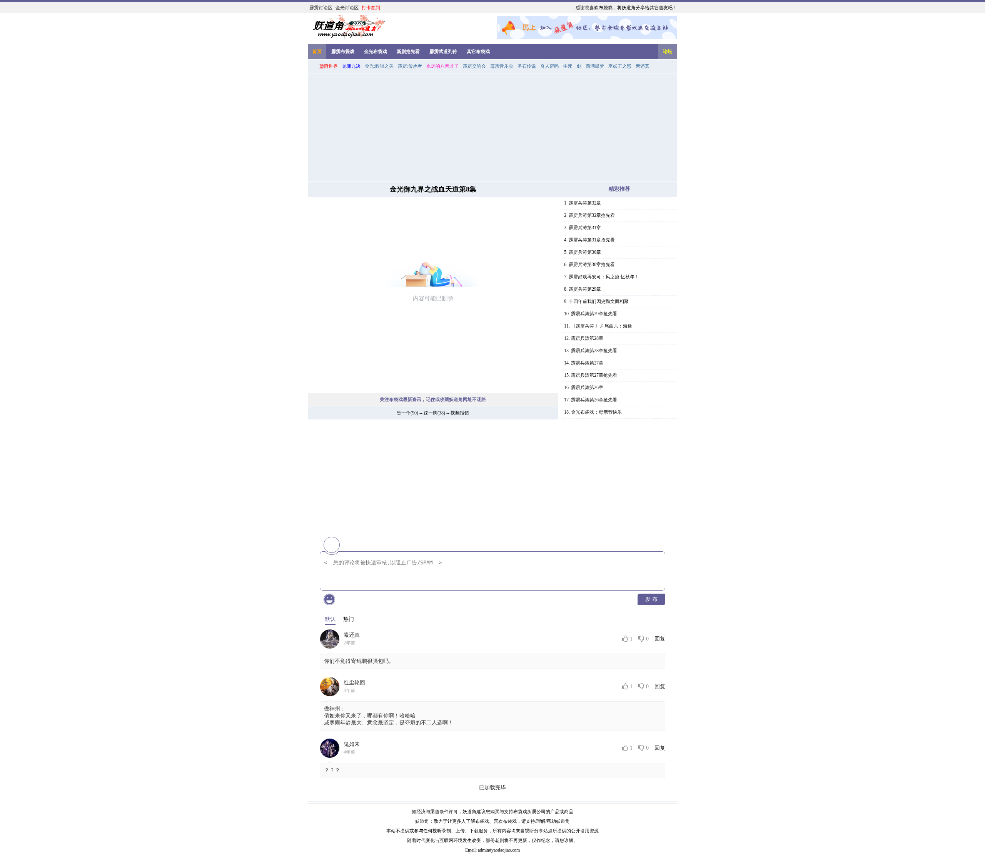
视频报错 (460, 413)
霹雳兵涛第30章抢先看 (592, 264)
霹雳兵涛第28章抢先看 (594, 350)
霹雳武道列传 (443, 51)
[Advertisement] (492, 127)
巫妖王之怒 (619, 66)
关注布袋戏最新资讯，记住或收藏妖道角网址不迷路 (433, 399)
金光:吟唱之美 (379, 66)
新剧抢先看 (408, 51)
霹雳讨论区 (320, 7)
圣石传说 (527, 66)
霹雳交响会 (474, 66)
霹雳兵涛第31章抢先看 (592, 240)
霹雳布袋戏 (342, 51)
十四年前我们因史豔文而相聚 (599, 301)
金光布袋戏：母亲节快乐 (596, 412)
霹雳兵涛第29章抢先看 (594, 313)
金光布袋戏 (375, 51)
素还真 (642, 66)
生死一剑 (572, 66)
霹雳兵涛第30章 (585, 252)
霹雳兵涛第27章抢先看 (594, 375)
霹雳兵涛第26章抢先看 (594, 400)
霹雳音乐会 (501, 66)
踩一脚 (430, 413)
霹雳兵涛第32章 (585, 203)
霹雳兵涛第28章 (587, 338)
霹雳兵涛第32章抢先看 (592, 215)
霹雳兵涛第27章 (587, 363)
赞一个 (404, 413)
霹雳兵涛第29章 (585, 289)
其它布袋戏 (478, 51)
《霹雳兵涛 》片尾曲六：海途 (601, 326)
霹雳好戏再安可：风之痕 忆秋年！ (604, 277)
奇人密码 (549, 66)
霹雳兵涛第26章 (587, 387)
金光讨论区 (347, 7)
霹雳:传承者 (410, 66)
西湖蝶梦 (595, 66)
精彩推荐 (619, 189)
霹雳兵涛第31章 (585, 227)
